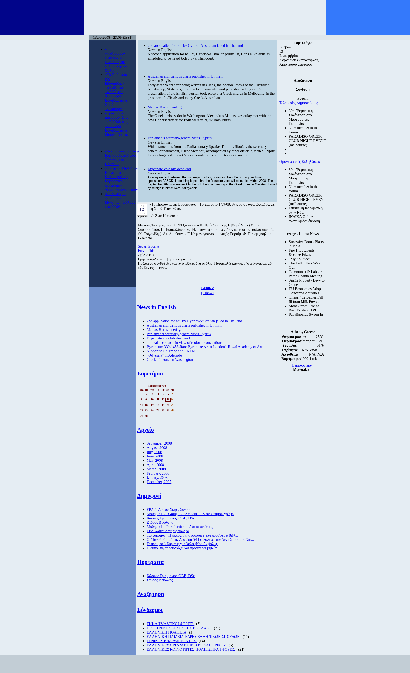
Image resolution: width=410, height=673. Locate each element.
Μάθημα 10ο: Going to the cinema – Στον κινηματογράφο (190, 514)
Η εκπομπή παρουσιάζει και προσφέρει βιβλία (182, 548)
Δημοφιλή (149, 496)
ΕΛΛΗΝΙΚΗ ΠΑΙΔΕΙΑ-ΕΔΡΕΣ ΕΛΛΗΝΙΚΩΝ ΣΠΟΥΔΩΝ (194, 637)
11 (158, 399)
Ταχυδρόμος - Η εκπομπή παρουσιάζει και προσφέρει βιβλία (192, 535)
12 (163, 399)
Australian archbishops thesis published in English (185, 76)
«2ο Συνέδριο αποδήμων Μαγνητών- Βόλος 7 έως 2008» (120, 200)
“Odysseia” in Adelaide (164, 355)
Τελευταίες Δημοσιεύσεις (298, 103)
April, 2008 (155, 465)
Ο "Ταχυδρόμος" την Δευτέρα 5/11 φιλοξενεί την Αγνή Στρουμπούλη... (200, 539)
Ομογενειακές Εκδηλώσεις (299, 162)
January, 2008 (157, 477)
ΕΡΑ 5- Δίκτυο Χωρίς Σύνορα (169, 510)
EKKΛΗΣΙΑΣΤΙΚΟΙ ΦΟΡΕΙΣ (170, 624)
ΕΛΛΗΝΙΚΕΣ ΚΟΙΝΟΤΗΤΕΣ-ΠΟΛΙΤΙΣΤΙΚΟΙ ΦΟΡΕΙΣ (191, 649)
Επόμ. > (207, 288)
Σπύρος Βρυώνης (160, 522)
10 (152, 399)
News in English (156, 307)
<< (141, 386)
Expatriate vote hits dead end (169, 169)
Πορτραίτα (150, 562)
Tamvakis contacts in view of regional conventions (184, 342)
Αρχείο (145, 430)
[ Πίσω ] (207, 293)
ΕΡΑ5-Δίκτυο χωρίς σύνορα (168, 531)
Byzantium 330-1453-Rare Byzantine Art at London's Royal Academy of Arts (205, 347)
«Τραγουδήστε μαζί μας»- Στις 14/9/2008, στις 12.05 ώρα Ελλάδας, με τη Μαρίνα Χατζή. (116, 123)
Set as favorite (148, 246)
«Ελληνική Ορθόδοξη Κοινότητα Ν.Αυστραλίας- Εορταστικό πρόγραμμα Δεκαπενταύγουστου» (121, 179)
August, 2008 (157, 448)
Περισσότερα (302, 365)
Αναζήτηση (150, 594)
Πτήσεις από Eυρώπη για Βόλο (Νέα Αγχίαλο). (182, 544)
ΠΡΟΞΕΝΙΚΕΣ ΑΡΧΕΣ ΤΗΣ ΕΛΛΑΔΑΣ (179, 628)
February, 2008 (158, 473)
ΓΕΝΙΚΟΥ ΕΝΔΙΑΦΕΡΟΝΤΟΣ (172, 641)
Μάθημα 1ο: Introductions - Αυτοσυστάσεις (180, 527)
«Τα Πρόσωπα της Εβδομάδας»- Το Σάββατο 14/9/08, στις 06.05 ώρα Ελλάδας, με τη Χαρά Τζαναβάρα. (116, 92)
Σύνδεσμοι (150, 610)
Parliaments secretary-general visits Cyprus (180, 138)
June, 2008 (155, 456)
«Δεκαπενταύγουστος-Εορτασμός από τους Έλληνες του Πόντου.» (122, 157)
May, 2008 (155, 460)
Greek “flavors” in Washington (170, 360)
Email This (146, 251)
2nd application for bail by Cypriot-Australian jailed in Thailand (195, 45)
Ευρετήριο (150, 373)
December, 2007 (159, 482)
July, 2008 (154, 452)
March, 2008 (156, 469)
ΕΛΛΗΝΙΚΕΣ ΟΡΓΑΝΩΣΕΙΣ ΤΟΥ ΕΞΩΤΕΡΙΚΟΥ (187, 645)
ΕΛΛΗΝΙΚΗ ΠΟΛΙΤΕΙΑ (167, 632)
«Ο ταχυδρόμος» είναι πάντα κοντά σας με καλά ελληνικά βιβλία (116, 59)
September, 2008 (159, 443)
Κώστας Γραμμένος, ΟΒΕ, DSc (171, 518)
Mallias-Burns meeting (165, 107)
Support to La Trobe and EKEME (172, 351)
